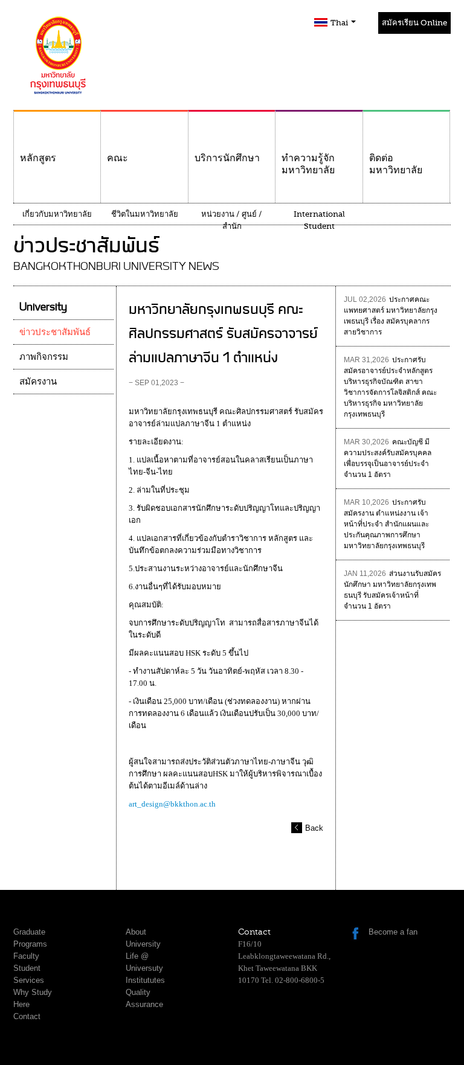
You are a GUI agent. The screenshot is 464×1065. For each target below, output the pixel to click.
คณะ (117, 158)
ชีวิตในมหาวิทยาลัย (144, 214)
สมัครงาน (38, 381)
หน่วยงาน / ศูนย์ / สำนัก (231, 220)
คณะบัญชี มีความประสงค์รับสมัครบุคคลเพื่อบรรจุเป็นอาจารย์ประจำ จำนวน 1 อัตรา (387, 458)
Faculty (26, 956)
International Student (319, 220)
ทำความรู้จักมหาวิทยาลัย (308, 164)
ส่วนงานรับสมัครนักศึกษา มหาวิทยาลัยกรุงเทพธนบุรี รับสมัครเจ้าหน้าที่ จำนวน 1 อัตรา (392, 589)
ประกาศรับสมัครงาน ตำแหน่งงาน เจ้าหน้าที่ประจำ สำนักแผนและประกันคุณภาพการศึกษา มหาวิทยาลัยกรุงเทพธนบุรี (386, 524)
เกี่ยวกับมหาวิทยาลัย (57, 214)
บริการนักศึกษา (227, 158)
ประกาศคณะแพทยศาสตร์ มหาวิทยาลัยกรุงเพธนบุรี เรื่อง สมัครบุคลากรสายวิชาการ (390, 315)
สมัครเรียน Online (414, 22)
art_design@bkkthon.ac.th (172, 803)
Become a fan (393, 931)
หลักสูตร (38, 158)
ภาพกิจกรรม (43, 357)
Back (314, 828)
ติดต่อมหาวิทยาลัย (395, 164)
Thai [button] (340, 22)
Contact (26, 1016)
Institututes (145, 980)
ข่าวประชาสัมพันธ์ (55, 332)
